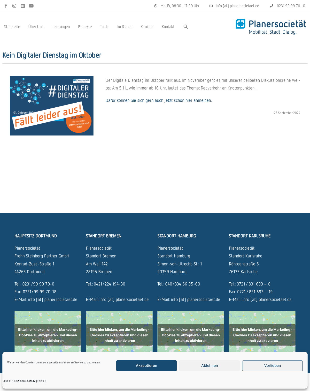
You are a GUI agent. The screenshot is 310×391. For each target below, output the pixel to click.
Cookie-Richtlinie (13, 381)
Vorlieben (272, 365)
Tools (104, 26)
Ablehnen (209, 365)
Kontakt (168, 26)
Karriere (147, 26)
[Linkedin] (22, 5)
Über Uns (35, 26)
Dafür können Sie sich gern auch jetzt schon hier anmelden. (159, 100)
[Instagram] (14, 5)
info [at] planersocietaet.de (52, 299)
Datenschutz (28, 381)
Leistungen (61, 26)
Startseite (12, 26)
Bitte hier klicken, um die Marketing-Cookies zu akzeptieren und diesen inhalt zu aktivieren (48, 334)
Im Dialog (124, 26)
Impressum (39, 381)
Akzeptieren (146, 365)
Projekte (85, 26)
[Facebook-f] (5, 5)
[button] (185, 26)
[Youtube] (31, 5)
